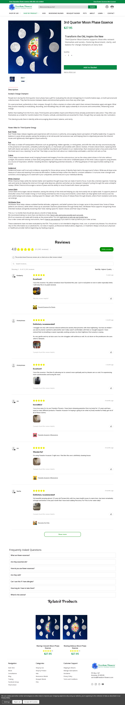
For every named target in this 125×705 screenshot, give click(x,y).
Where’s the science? (18, 595)
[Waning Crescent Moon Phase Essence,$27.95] (48, 627)
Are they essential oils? (19, 562)
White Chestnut (14, 179)
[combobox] (63, 7)
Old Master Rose (14, 202)
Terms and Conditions (71, 679)
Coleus (10, 155)
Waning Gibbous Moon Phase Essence (75, 647)
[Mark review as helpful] (111, 298)
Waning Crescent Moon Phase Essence (48, 647)
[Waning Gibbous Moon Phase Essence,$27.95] (75, 627)
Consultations (12, 673)
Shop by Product (30, 13)
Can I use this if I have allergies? (22, 582)
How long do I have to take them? (23, 588)
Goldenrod (12, 168)
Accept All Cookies (31, 702)
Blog (9, 676)
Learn (100, 13)
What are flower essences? (20, 555)
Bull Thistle (12, 132)
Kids (44, 13)
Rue (9, 142)
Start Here (11, 668)
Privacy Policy (68, 676)
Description (13, 89)
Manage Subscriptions (71, 671)
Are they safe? (16, 575)
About (92, 13)
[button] (50, 249)
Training (10, 679)
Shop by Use (14, 13)
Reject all (17, 702)
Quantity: (67, 52)
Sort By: (98, 269)
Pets (85, 13)
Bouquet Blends (73, 13)
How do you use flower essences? (23, 568)
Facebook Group (13, 682)
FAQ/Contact (12, 685)
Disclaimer (67, 673)
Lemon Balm (12, 189)
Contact (111, 13)
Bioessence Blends (56, 13)
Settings (7, 702)
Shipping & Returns (70, 668)
